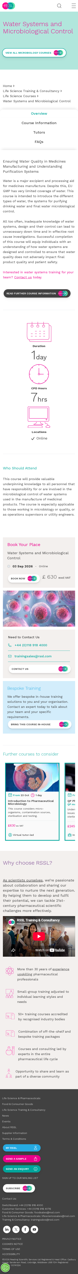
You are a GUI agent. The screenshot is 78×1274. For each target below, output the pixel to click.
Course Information (39, 123)
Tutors (39, 132)
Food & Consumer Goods (17, 1104)
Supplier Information (14, 1133)
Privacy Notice (11, 1238)
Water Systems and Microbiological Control (37, 101)
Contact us (23, 277)
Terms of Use (11, 1249)
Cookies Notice (12, 1243)
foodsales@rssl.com (47, 1212)
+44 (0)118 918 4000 (31, 645)
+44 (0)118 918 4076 (39, 1208)
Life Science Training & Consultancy (31, 91)
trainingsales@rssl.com (33, 656)
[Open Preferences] (5, 1267)
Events (6, 1121)
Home (7, 86)
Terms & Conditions (14, 1138)
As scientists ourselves (23, 880)
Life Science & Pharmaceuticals (21, 1098)
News (5, 1115)
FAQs (39, 142)
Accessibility (11, 1254)
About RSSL (9, 1127)
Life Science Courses (19, 96)
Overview (39, 113)
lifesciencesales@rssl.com (58, 1216)
